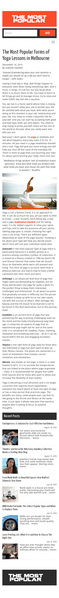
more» (36, 437)
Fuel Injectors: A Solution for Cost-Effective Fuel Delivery (28, 423)
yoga (33, 136)
